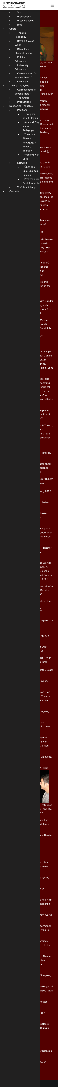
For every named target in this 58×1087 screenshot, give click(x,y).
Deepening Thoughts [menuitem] (21, 105)
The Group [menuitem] (23, 97)
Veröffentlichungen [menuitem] (27, 187)
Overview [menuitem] (22, 81)
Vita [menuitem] (19, 12)
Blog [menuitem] (19, 24)
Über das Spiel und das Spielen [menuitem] (30, 170)
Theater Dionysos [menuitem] (19, 85)
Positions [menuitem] (22, 109)
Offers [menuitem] (12, 28)
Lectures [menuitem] (22, 162)
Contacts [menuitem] (14, 191)
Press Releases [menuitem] (25, 20)
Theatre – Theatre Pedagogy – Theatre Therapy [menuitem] (29, 142)
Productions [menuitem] (24, 16)
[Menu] (52, 5)
